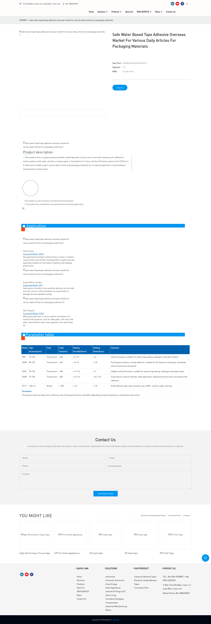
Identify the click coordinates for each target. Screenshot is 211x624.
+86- (67, 4)
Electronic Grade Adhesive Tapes (153, 515)
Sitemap (116, 620)
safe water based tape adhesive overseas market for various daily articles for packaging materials (71, 20)
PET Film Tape (167, 553)
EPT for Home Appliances (67, 553)
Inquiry (120, 87)
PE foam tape (131, 553)
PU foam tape (96, 553)
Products (186, 515)
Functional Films (174, 515)
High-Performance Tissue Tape (34, 553)
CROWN (22, 20)
